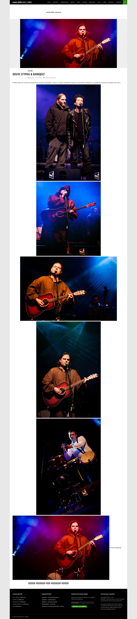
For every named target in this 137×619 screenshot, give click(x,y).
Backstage (92, 2)
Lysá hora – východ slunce (49, 599)
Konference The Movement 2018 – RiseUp (53, 606)
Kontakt (111, 2)
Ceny (99, 2)
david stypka (41, 583)
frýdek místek (56, 583)
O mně (104, 2)
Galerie (32, 77)
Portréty (55, 2)
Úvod (48, 2)
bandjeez (31, 583)
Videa (78, 2)
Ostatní (84, 2)
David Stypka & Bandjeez (29, 74)
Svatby (72, 2)
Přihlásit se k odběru (79, 606)
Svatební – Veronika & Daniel (49, 602)
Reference (119, 2)
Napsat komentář (50, 77)
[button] (68, 45)
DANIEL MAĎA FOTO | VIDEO (22, 2)
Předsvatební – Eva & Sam (48, 604)
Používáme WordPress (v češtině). (21, 616)
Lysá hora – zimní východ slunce (50, 597)
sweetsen (65, 583)
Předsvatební (64, 2)
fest (48, 583)
